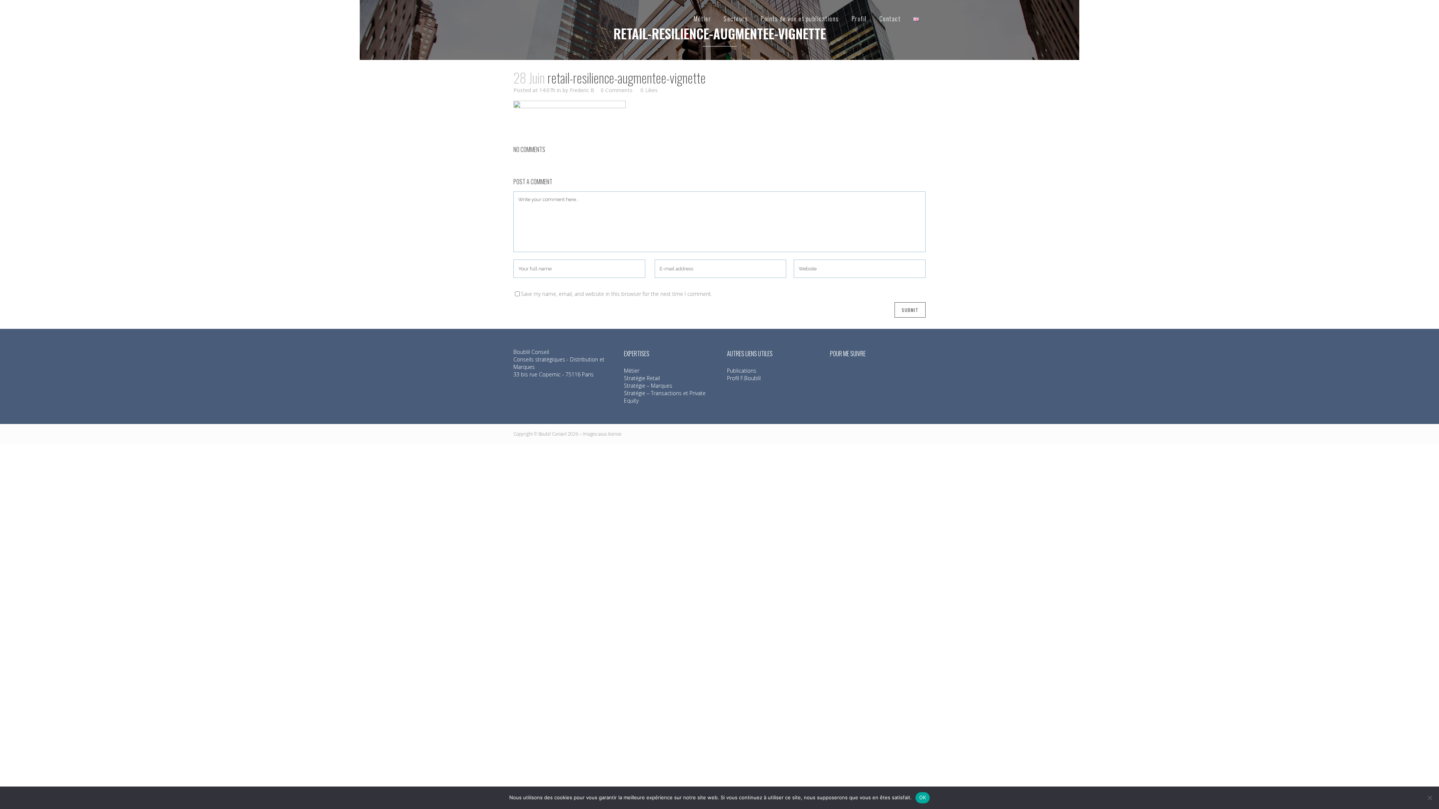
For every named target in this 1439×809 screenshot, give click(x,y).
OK (922, 797)
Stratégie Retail (642, 378)
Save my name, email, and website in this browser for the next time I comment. (616, 293)
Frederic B (582, 90)
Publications (741, 370)
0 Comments (617, 90)
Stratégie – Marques (648, 385)
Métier (631, 370)
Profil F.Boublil (744, 378)
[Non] (1429, 798)
